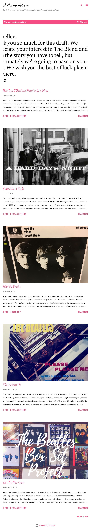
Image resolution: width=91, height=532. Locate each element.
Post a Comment (18, 116)
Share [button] (5, 116)
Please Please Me (12, 384)
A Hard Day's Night (13, 188)
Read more (83, 116)
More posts (82, 517)
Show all (82, 22)
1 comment (15, 312)
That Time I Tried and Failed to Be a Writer (26, 90)
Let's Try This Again (13, 482)
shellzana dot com (16, 4)
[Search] (81, 4)
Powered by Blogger (47, 525)
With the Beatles (12, 286)
